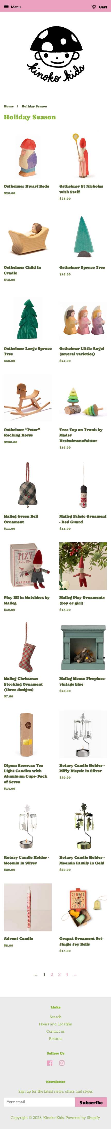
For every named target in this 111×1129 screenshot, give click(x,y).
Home (9, 106)
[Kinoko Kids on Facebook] (50, 1064)
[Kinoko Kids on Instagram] (62, 1064)
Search (55, 1017)
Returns (55, 1039)
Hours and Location (55, 1024)
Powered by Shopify (83, 1118)
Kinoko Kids (53, 1118)
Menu (15, 7)
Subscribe (91, 1102)
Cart (102, 7)
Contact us (55, 1031)
